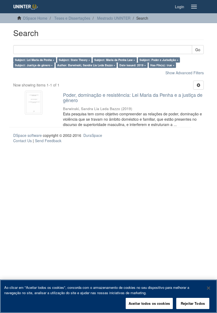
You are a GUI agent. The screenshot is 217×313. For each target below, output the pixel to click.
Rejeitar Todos (193, 303)
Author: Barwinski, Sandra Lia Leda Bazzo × (86, 65)
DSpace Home (35, 18)
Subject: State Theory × (74, 60)
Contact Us (22, 140)
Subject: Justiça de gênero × (34, 65)
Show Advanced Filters (184, 72)
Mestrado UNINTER (113, 18)
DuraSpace (92, 135)
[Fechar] (208, 288)
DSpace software (27, 135)
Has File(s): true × (162, 65)
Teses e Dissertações (72, 18)
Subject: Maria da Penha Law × (114, 60)
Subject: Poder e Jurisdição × (158, 60)
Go (197, 49)
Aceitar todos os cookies (149, 303)
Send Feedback (48, 140)
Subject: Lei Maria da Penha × (34, 60)
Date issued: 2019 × (132, 65)
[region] (108, 296)
